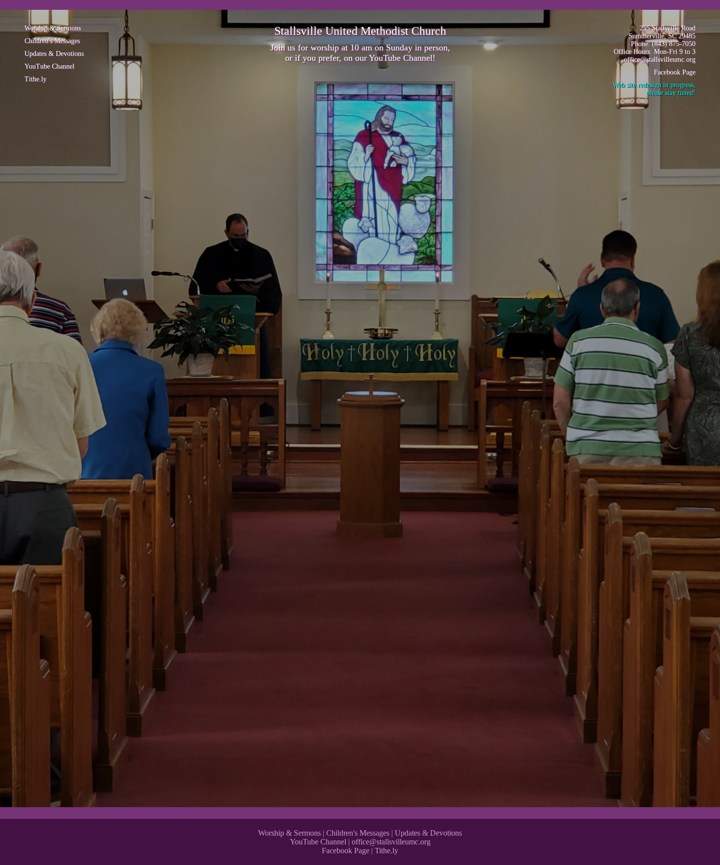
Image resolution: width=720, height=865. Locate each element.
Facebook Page (675, 72)
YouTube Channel (400, 58)
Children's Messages (52, 41)
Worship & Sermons (52, 28)
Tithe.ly (35, 79)
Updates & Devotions (54, 53)
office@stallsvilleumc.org (660, 59)
